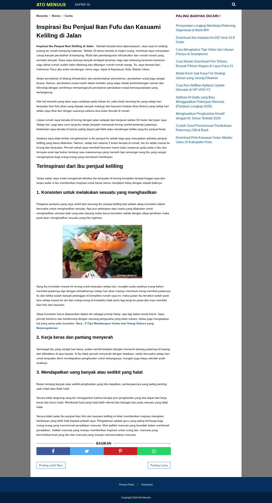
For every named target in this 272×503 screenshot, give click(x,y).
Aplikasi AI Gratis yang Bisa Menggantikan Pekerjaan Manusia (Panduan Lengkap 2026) (200, 102)
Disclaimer (147, 484)
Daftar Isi (82, 4)
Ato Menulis (51, 4)
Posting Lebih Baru (51, 465)
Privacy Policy (126, 484)
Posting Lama (159, 465)
